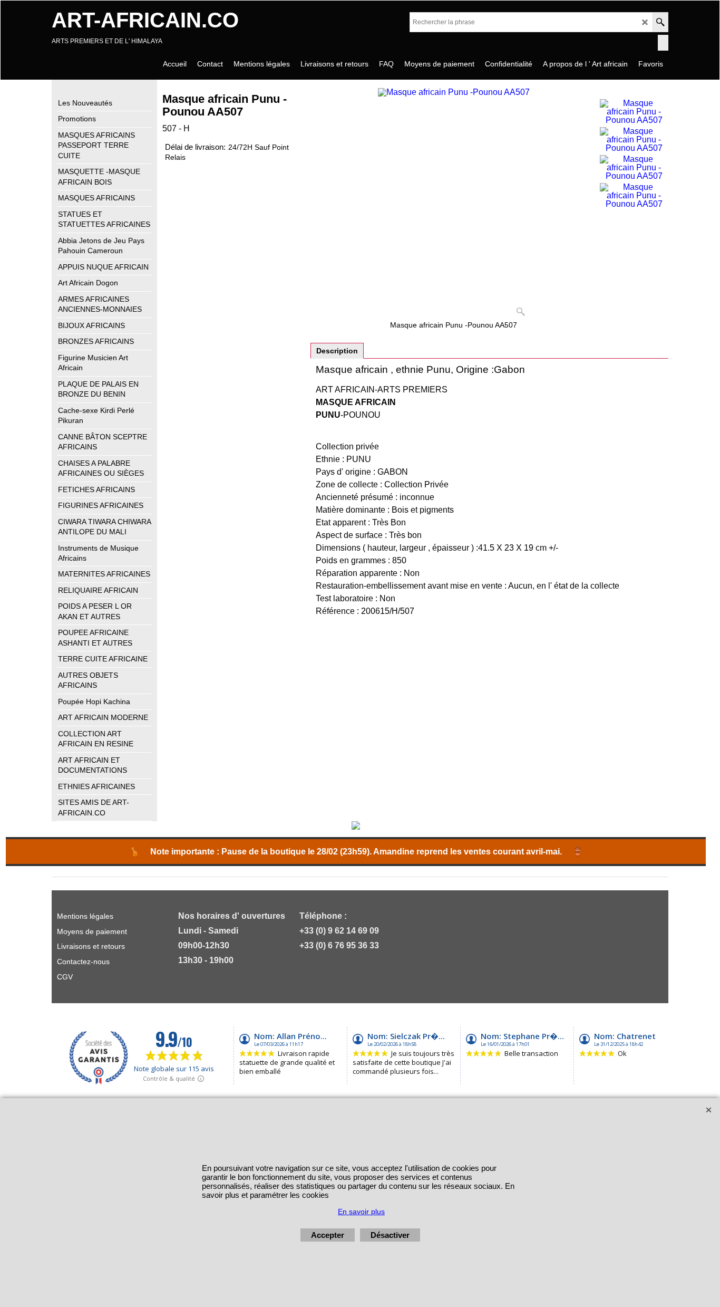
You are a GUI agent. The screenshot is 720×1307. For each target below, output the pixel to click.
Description (337, 351)
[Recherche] (660, 22)
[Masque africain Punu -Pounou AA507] (634, 111)
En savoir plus (361, 1211)
